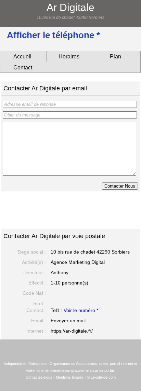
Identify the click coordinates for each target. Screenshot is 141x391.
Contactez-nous (39, 377)
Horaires (69, 56)
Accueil (22, 56)
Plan (115, 56)
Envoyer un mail (68, 320)
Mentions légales (70, 377)
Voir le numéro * (81, 310)
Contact (22, 67)
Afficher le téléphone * (53, 35)
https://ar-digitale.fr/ (72, 331)
